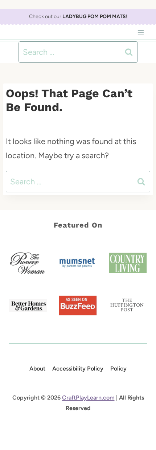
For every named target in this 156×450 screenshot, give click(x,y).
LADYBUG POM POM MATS (94, 16)
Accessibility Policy (77, 368)
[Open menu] (140, 32)
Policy (118, 368)
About (37, 368)
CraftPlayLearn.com (88, 397)
